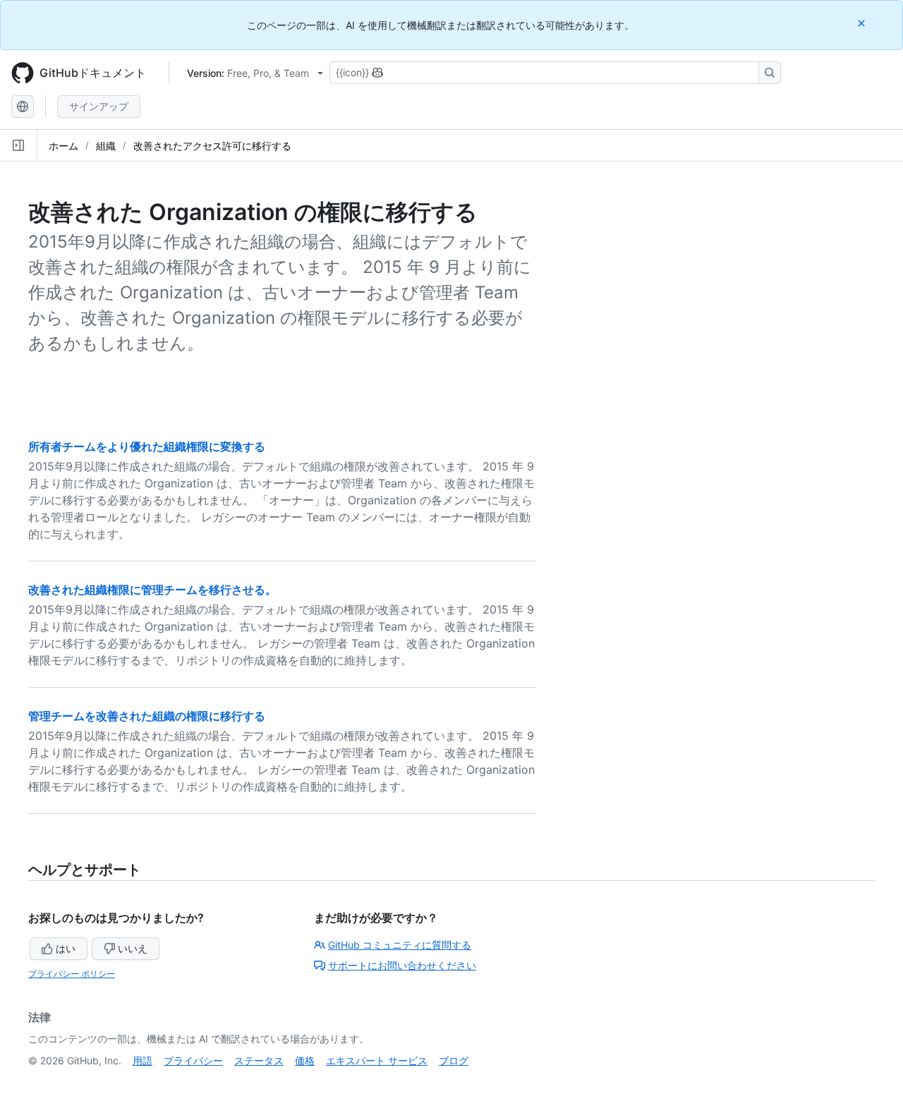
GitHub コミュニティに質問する (399, 945)
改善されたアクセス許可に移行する (212, 146)
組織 (106, 146)
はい (65, 948)
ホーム (63, 146)
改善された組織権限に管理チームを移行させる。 (152, 590)
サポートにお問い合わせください (402, 965)
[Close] (863, 23)
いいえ (132, 948)
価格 (305, 1060)
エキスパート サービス (377, 1060)
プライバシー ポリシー (71, 973)
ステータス (259, 1060)
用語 (142, 1060)
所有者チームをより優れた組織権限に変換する (146, 446)
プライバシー (193, 1060)
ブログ (453, 1060)
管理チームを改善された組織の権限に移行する (146, 716)
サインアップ (98, 106)
